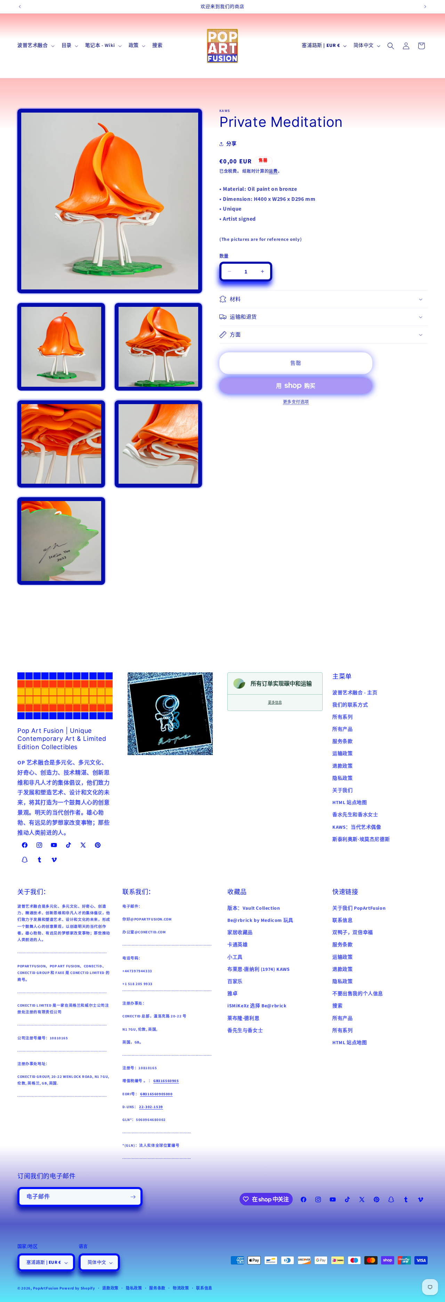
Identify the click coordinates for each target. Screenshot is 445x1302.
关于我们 (342, 790)
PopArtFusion (45, 1288)
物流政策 (181, 1288)
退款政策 (342, 765)
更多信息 (275, 702)
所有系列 (342, 716)
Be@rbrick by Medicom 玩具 (260, 920)
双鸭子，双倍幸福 (352, 932)
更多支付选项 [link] (296, 402)
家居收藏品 (240, 932)
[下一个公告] (425, 6)
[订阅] (132, 1197)
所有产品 (342, 729)
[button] (35, 45)
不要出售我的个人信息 (357, 993)
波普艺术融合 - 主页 (355, 692)
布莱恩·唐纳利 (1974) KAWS (258, 969)
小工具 (235, 956)
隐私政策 (342, 778)
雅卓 (232, 993)
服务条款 (342, 741)
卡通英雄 (237, 944)
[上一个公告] (19, 6)
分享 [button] (231, 143)
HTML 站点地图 (349, 802)
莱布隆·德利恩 (243, 1018)
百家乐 (235, 981)
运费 (273, 171)
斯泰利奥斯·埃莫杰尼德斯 (361, 839)
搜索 (337, 1005)
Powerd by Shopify (77, 1288)
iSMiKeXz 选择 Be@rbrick (257, 1005)
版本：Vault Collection (253, 907)
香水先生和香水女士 (355, 814)
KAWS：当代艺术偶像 (356, 827)
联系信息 (342, 920)
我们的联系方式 (350, 704)
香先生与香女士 (245, 1030)
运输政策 (342, 753)
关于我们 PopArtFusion (359, 907)
